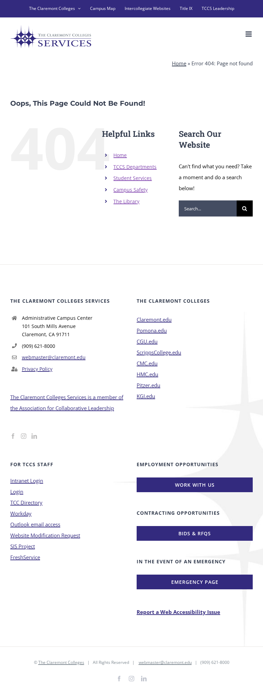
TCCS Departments (134, 166)
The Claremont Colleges (61, 662)
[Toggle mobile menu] (249, 34)
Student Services (132, 178)
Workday (21, 513)
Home (179, 63)
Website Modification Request (45, 535)
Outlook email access (35, 524)
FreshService (25, 557)
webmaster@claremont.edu (54, 357)
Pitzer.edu (148, 385)
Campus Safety (130, 189)
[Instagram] (23, 436)
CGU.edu (147, 341)
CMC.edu (147, 363)
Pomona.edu (152, 330)
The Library (126, 201)
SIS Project (22, 546)
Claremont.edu (154, 319)
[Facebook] (13, 436)
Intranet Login (26, 480)
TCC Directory (26, 502)
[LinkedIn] (34, 436)
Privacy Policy (37, 369)
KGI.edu (146, 396)
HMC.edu (147, 374)
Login (16, 491)
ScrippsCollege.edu (159, 352)
